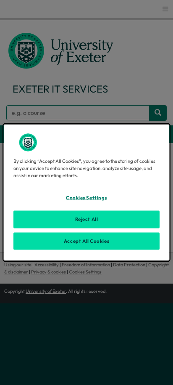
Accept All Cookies (86, 241)
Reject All (86, 219)
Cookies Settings (86, 197)
